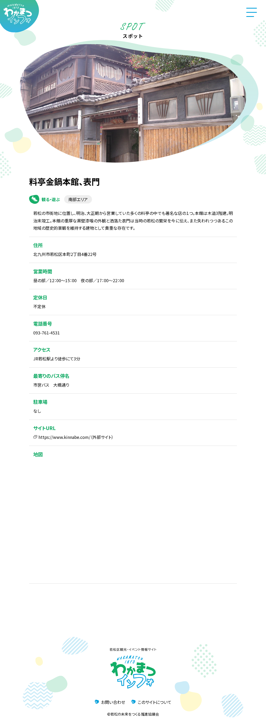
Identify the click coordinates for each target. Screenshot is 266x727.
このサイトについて (154, 702)
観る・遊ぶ (51, 199)
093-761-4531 (46, 332)
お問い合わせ (113, 702)
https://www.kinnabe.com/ (64, 437)
